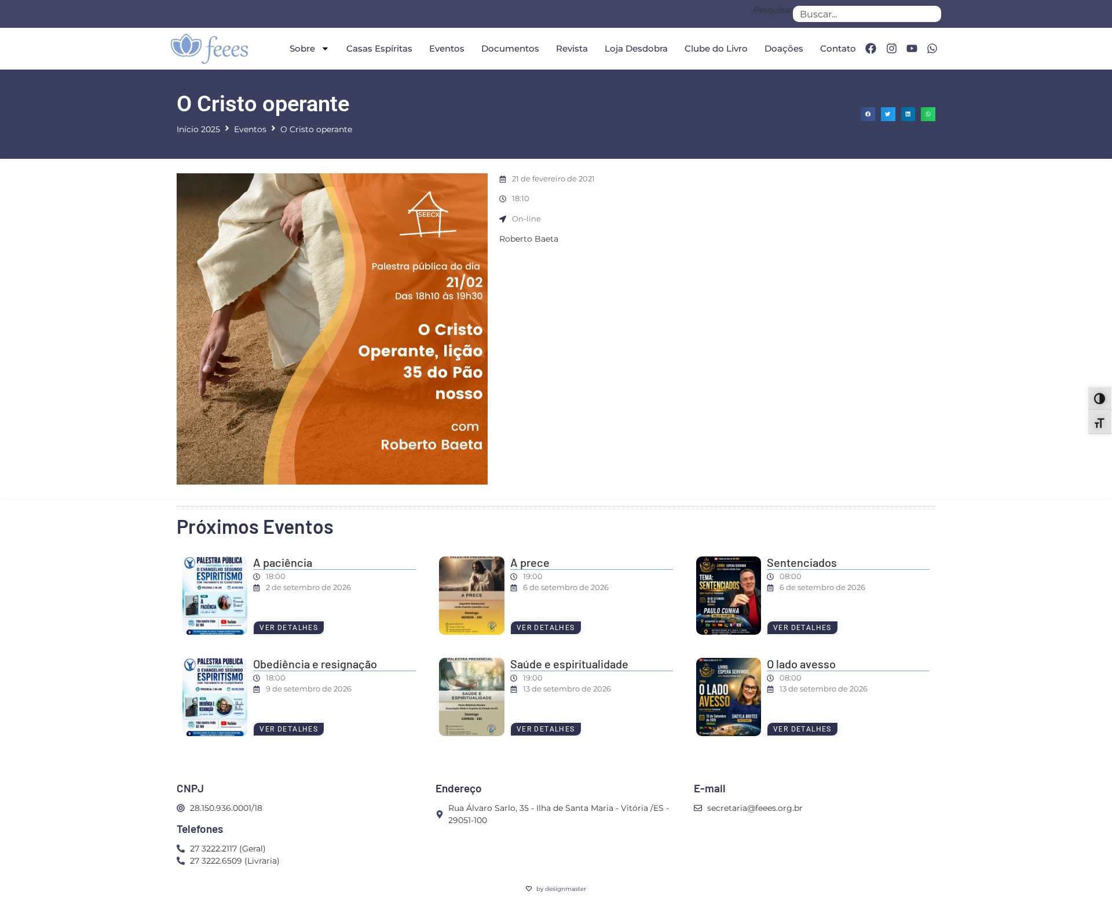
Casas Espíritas (379, 48)
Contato (838, 48)
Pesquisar (773, 10)
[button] (868, 114)
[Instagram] (891, 48)
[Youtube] (911, 48)
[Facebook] (870, 48)
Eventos (446, 48)
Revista (572, 48)
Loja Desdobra (636, 48)
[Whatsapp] (932, 48)
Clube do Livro (716, 48)
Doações (784, 48)
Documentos (510, 48)
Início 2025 (198, 129)
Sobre (302, 48)
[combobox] (867, 14)
